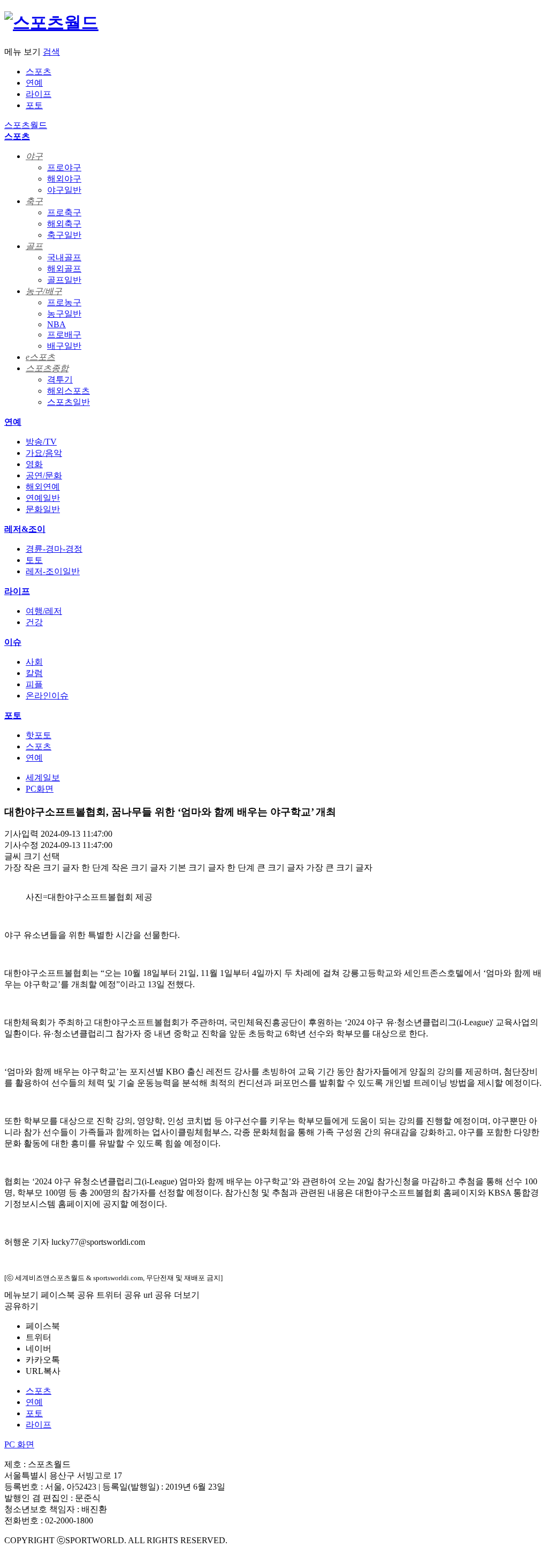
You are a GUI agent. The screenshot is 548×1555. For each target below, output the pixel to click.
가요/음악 (44, 452)
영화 (34, 464)
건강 (34, 622)
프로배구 (64, 334)
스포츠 (38, 71)
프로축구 (64, 212)
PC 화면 (19, 1444)
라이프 (38, 94)
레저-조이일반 (53, 571)
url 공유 (157, 1294)
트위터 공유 (118, 1294)
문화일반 (43, 509)
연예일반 (43, 497)
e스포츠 (40, 357)
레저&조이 (24, 529)
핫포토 (38, 735)
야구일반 (64, 189)
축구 (34, 201)
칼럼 (34, 673)
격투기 (60, 379)
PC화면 (40, 788)
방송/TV (41, 441)
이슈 (12, 642)
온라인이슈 (47, 695)
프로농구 (64, 302)
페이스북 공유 (67, 1294)
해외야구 (64, 178)
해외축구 (64, 223)
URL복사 (43, 1371)
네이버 (38, 1348)
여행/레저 (44, 610)
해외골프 (64, 268)
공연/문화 (44, 475)
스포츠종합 (47, 368)
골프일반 (64, 279)
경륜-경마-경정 (54, 548)
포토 (34, 105)
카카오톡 (43, 1359)
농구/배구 (44, 291)
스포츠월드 (25, 125)
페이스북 (43, 1326)
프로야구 (64, 167)
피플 (34, 684)
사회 (34, 661)
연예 (34, 82)
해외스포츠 (68, 390)
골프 (34, 246)
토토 (34, 560)
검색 (51, 51)
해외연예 (43, 486)
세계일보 (43, 777)
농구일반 (64, 313)
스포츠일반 (68, 402)
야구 (34, 156)
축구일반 (64, 234)
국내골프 (64, 257)
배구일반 (64, 345)
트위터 (38, 1337)
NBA (56, 324)
